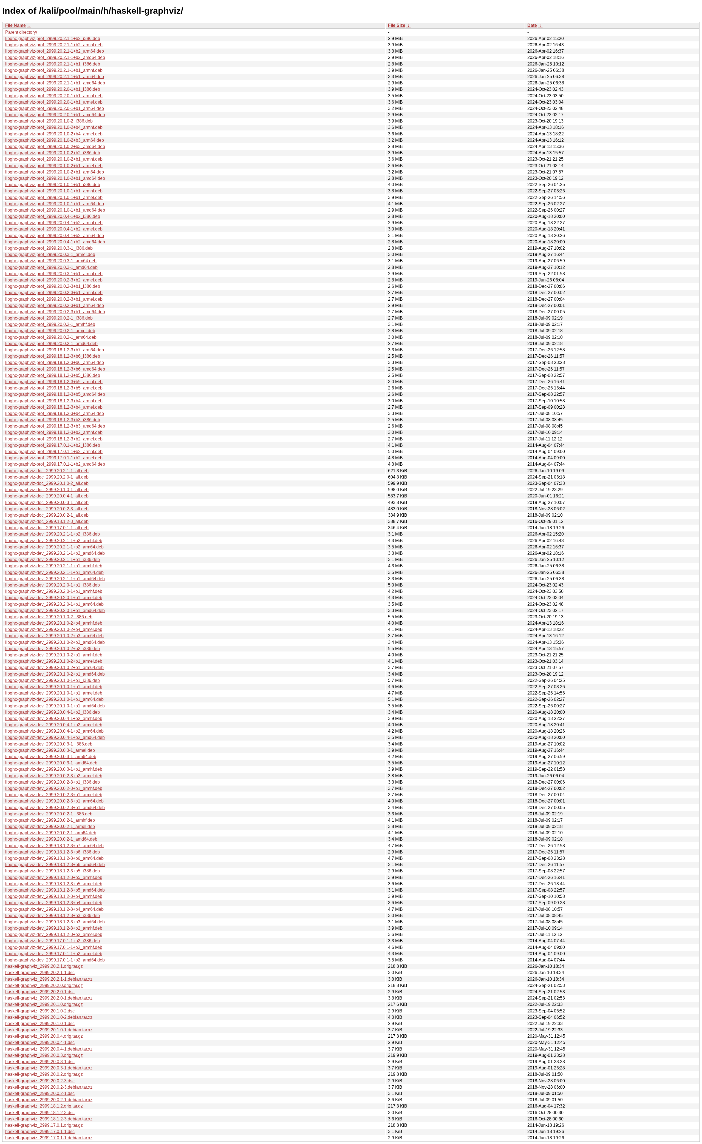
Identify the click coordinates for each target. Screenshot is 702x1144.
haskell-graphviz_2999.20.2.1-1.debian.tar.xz (48, 979)
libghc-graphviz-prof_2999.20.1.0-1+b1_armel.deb (54, 197)
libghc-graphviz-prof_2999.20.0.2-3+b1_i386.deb (52, 286)
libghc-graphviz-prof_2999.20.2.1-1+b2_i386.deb (52, 38)
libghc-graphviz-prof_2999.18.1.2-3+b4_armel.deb (54, 407)
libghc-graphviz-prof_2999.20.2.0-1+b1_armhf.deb (54, 95)
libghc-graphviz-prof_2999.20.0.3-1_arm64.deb (51, 260)
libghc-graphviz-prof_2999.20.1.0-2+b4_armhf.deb (54, 127)
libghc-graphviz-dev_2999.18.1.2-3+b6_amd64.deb (55, 864)
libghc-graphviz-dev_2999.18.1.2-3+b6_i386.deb (52, 852)
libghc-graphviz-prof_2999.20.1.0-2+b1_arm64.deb (54, 172)
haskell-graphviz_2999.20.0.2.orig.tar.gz (44, 1074)
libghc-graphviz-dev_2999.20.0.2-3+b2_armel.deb (53, 775)
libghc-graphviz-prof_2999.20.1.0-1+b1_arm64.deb (54, 203)
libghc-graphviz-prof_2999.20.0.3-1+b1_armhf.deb (54, 273)
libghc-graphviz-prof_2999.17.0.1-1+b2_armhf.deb (54, 451)
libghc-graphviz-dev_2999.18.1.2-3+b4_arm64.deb (54, 909)
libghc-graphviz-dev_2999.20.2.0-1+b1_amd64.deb (55, 610)
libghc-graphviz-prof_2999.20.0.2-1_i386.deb (49, 318)
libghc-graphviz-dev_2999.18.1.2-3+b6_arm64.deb (54, 858)
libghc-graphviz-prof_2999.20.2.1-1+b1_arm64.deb (54, 76)
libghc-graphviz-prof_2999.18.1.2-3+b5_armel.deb (54, 388)
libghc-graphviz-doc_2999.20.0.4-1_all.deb (47, 496)
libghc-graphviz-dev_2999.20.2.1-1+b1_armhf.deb (53, 566)
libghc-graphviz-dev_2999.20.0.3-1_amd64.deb (51, 763)
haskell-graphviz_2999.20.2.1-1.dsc (40, 972)
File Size (396, 25)
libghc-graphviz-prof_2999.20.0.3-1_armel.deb (50, 254)
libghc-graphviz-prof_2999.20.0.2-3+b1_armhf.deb (54, 292)
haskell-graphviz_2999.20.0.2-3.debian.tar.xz (48, 1087)
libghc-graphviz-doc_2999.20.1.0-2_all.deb (47, 483)
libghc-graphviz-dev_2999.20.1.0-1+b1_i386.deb (52, 680)
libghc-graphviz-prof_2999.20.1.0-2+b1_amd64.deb (55, 178)
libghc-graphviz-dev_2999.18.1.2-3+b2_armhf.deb (53, 928)
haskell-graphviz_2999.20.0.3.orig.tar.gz (44, 1055)
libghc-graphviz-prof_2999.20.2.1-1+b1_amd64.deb (55, 83)
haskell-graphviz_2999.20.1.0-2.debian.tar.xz (48, 1017)
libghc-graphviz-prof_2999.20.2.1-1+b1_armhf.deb (54, 70)
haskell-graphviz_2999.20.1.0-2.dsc (40, 1011)
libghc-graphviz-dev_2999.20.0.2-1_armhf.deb (50, 820)
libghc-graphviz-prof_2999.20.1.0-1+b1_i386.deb (52, 184)
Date (532, 25)
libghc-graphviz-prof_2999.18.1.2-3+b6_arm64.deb (54, 362)
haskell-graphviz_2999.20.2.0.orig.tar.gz (44, 985)
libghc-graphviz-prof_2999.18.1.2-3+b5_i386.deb (52, 375)
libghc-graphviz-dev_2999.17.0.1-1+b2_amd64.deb (55, 960)
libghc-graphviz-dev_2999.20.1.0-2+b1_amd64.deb (55, 674)
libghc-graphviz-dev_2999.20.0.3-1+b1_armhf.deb (53, 769)
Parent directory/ (21, 32)
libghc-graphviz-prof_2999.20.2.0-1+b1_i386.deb (52, 89)
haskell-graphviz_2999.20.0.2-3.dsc (40, 1080)
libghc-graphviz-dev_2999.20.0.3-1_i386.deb (48, 744)
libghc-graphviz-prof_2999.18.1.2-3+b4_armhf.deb (54, 401)
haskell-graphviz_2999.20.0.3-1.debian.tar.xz (48, 1068)
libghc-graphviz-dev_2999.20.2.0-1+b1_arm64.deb (54, 604)
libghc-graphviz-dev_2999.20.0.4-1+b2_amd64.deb (55, 737)
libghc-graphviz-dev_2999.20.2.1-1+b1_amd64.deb (55, 578)
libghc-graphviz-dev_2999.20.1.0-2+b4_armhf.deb (53, 623)
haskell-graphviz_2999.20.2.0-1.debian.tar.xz (48, 998)
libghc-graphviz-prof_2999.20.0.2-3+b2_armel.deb (54, 280)
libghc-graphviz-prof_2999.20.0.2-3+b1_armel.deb (54, 299)
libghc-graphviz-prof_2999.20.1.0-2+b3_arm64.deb (54, 140)
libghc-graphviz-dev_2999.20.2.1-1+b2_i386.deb (52, 534)
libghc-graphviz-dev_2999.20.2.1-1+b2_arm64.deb (54, 547)
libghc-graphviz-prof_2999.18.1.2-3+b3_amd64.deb (55, 426)
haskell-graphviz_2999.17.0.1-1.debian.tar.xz (48, 1138)
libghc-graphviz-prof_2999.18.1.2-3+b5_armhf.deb (54, 381)
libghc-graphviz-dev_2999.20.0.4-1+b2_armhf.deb (53, 718)
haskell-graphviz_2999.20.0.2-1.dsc (40, 1093)
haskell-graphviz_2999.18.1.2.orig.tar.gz (44, 1106)
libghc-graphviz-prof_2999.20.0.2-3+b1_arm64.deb (54, 305)
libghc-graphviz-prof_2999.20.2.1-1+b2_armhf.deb (54, 44)
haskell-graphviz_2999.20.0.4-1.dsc (40, 1042)
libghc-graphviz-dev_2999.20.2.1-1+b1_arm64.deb (54, 572)
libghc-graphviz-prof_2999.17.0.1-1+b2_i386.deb (52, 445)
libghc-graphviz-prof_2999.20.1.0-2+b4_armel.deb (54, 134)
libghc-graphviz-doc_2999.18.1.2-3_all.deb (47, 521)
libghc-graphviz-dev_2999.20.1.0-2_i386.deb (48, 616)
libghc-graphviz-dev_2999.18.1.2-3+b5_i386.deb (52, 871)
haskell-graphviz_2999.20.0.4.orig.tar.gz (44, 1036)
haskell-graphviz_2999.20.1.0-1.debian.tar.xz (48, 1030)
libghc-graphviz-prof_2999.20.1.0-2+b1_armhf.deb (54, 159)
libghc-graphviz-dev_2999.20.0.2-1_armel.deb (50, 826)
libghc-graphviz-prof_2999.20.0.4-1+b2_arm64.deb (54, 235)
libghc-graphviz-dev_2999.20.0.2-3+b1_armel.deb (53, 794)
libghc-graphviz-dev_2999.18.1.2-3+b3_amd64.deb (55, 922)
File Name (15, 25)
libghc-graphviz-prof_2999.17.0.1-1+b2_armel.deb (54, 458)
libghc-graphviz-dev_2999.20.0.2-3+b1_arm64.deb (54, 801)
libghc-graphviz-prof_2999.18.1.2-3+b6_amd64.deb (55, 369)
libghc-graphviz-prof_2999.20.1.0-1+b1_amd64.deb (55, 210)
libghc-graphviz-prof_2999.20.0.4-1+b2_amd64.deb (55, 242)
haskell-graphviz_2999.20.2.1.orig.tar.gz (44, 966)
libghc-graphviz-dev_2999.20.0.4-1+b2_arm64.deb (54, 731)
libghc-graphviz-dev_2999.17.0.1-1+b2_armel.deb (53, 953)
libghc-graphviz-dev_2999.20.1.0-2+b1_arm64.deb (54, 667)
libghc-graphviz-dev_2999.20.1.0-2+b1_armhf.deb (53, 655)
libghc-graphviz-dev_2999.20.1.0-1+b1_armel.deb (53, 693)
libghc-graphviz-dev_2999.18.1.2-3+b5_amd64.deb (55, 890)
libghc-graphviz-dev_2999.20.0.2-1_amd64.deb (51, 839)
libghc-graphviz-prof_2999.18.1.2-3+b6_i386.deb (52, 356)
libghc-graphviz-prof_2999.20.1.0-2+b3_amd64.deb (55, 146)
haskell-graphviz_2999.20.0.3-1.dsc (40, 1061)
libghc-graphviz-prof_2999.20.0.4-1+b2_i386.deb (52, 216)
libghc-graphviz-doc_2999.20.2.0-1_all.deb (47, 477)
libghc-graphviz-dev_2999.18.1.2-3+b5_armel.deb (53, 883)
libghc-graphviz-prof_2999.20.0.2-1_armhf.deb (50, 324)
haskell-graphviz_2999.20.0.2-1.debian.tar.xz (48, 1099)
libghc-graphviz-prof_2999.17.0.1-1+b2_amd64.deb (55, 464)
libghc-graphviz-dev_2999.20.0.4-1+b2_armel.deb (53, 724)
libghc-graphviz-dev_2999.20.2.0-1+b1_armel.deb (53, 597)
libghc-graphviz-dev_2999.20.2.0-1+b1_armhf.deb (53, 591)
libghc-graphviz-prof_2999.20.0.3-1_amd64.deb (51, 267)
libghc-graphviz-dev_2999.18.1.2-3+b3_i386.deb (52, 915)
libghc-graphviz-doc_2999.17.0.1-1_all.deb (47, 527)
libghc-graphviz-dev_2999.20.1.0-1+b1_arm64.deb (54, 699)
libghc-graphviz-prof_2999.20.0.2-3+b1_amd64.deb (55, 311)
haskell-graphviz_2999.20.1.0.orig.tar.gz (44, 1004)
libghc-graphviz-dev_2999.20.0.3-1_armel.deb (50, 750)
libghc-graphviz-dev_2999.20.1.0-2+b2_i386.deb (52, 648)
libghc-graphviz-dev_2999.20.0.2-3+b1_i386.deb (52, 782)
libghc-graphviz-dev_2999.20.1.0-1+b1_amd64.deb (55, 706)
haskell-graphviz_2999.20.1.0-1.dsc (40, 1023)
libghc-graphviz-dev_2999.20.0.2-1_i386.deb (48, 814)
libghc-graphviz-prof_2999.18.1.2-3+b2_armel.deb (54, 439)
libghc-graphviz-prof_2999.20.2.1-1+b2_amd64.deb (55, 57)
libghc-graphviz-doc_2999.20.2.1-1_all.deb (47, 470)
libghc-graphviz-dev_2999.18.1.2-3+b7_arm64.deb (54, 845)
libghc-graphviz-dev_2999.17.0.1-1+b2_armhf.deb (53, 947)
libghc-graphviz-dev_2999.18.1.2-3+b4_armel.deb (53, 902)
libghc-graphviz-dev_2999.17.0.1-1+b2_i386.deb (52, 940)
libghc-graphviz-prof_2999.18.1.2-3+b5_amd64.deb (55, 394)
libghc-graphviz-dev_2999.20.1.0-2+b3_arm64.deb (54, 635)
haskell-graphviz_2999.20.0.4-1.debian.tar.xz (48, 1049)
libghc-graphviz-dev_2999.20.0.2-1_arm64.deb (50, 832)
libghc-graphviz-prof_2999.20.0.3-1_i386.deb (49, 248)
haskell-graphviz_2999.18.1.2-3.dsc (40, 1112)
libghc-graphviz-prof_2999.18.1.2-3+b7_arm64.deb (54, 350)
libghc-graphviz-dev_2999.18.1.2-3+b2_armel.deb (53, 934)
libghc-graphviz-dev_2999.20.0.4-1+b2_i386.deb (52, 712)
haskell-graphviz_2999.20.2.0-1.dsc (40, 991)
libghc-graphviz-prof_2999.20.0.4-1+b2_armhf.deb (54, 222)
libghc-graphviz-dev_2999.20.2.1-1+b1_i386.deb (52, 559)
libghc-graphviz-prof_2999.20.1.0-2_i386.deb (49, 121)
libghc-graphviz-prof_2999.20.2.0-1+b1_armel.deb (54, 102)
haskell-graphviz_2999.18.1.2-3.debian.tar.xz (48, 1119)
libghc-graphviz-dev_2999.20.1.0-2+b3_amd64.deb (55, 642)
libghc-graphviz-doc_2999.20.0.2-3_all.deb (47, 508)
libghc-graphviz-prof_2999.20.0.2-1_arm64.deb (51, 337)
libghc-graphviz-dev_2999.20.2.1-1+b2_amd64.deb (55, 553)
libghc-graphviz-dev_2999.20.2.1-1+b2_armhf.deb (53, 540)
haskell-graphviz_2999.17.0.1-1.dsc (40, 1131)
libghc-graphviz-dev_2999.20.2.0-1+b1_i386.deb (52, 585)
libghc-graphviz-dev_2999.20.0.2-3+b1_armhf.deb (53, 788)
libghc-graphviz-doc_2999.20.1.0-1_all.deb (47, 489)
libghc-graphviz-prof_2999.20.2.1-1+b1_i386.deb (52, 64)
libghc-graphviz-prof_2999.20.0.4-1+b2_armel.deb (54, 229)
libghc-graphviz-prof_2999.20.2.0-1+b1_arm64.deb (54, 108)
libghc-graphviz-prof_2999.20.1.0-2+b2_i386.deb (52, 152)
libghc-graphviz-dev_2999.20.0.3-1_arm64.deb (50, 756)
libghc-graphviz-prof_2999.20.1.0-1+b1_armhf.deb (54, 191)
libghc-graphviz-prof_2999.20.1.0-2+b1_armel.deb (54, 165)
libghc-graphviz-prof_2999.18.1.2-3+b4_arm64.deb (54, 413)
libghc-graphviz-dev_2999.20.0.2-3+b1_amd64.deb (55, 807)
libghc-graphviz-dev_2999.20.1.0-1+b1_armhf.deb (53, 686)
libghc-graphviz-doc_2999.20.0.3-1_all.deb (47, 502)
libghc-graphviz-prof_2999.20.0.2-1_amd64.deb (51, 343)
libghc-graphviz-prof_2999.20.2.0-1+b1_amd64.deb (55, 114)
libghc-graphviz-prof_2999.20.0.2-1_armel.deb (50, 330)
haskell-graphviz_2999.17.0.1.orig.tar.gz (44, 1125)
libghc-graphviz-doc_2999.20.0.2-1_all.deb (47, 515)
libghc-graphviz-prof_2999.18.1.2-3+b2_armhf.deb (54, 432)
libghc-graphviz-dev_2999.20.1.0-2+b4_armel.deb (53, 629)
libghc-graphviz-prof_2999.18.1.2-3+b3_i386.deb (52, 419)
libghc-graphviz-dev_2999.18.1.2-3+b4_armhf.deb (53, 896)
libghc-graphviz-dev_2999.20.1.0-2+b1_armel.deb (53, 661)
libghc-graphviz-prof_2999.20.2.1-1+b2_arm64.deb (54, 51)
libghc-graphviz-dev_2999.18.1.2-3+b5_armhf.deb (53, 877)
